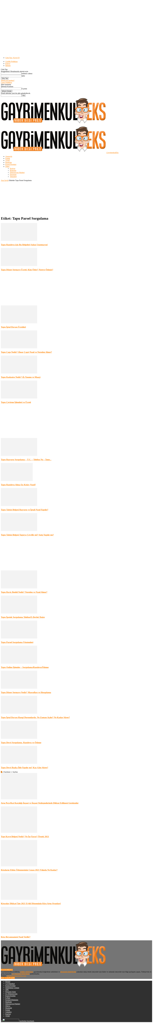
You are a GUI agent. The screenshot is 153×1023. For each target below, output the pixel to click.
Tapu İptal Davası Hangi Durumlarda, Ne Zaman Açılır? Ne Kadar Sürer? (35, 717)
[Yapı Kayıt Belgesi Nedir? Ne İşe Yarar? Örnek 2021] (19, 832)
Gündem (8, 1012)
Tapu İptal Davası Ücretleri (13, 327)
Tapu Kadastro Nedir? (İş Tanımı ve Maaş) (20, 377)
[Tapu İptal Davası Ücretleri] (19, 323)
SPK (7, 990)
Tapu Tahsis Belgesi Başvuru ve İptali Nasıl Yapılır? (24, 510)
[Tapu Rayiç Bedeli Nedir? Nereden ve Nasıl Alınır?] (19, 588)
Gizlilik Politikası (11, 61)
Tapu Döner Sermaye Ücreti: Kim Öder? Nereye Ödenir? (27, 270)
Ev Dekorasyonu (11, 994)
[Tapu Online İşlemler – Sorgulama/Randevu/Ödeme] (19, 663)
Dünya (7, 1006)
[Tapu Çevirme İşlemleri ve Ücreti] (19, 398)
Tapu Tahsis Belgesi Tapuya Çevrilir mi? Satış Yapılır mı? (27, 535)
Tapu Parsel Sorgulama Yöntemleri (17, 642)
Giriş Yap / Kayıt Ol (12, 58)
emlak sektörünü (26, 972)
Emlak (7, 158)
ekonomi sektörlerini (68, 972)
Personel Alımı (10, 992)
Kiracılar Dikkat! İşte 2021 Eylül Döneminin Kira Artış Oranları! (31, 903)
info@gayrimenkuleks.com (16, 976)
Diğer (7, 166)
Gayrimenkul (10, 984)
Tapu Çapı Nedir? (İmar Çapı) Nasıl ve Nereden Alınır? (26, 352)
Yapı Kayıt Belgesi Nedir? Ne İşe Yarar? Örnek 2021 (25, 836)
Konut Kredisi (10, 986)
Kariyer (12, 168)
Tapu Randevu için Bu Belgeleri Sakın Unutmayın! (24, 244)
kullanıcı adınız (27, 73)
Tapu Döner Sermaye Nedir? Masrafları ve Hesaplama (26, 692)
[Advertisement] (76, 198)
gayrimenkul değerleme (21, 974)
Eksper (7, 982)
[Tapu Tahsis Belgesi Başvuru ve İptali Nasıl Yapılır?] (19, 505)
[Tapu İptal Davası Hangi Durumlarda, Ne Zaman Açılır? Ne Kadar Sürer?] (19, 713)
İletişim (8, 66)
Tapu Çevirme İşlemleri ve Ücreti (16, 402)
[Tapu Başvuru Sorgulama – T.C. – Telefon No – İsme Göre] (19, 455)
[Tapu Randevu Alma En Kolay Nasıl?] (17, 480)
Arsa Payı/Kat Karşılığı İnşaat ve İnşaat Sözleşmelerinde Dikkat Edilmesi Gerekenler (40, 803)
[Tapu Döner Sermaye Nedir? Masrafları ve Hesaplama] (19, 688)
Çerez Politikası (6, 82)
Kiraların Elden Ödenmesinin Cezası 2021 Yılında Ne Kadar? (29, 870)
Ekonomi (13, 175)
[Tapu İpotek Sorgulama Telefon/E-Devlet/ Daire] (19, 613)
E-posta (24, 89)
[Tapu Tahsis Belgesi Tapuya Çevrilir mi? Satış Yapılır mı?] (19, 530)
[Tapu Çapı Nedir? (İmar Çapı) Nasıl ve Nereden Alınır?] (19, 348)
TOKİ (7, 160)
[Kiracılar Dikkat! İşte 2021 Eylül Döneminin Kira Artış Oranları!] (19, 899)
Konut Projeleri (10, 164)
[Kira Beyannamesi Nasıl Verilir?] (19, 933)
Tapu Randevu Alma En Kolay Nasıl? (18, 485)
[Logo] (53, 124)
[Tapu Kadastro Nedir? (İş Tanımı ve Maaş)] (19, 373)
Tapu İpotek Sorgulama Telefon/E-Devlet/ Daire (23, 617)
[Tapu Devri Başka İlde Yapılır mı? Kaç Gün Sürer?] (19, 763)
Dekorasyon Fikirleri (17, 173)
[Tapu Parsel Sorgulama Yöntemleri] (19, 638)
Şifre (23, 76)
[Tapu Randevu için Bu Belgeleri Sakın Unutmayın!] (19, 240)
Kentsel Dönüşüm (11, 1000)
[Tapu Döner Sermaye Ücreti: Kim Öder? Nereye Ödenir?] (19, 265)
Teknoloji (13, 177)
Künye (7, 63)
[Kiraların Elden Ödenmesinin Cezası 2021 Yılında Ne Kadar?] (19, 866)
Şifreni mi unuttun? (7, 80)
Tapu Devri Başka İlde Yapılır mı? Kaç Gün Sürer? (24, 767)
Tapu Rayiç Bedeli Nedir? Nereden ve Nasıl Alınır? (24, 592)
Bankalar (8, 162)
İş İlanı (7, 998)
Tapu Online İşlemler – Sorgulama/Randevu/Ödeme (25, 667)
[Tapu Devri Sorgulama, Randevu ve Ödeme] (19, 738)
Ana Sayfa (4, 180)
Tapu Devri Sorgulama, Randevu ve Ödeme (21, 742)
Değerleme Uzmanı (12, 988)
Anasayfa (8, 156)
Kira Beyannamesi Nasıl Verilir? (15, 937)
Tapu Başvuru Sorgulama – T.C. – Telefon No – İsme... (26, 459)
